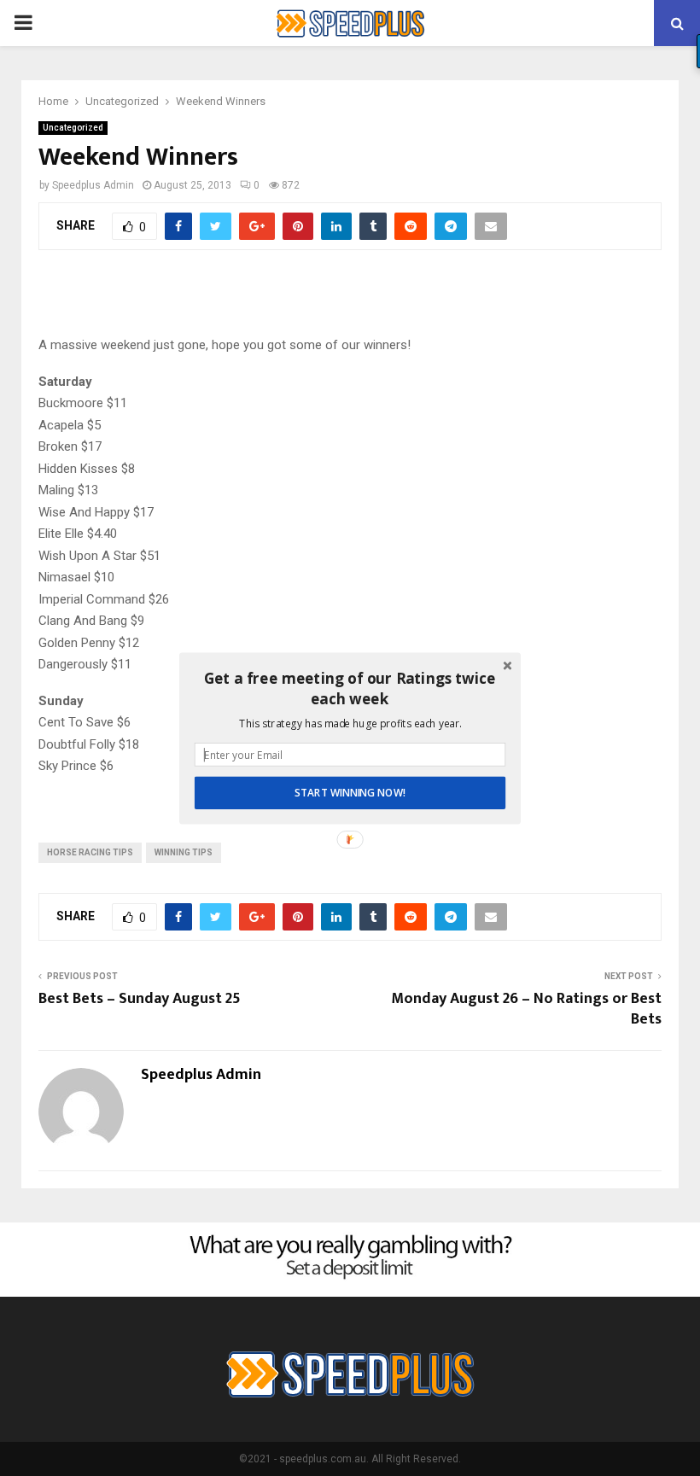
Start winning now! (350, 792)
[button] (350, 688)
